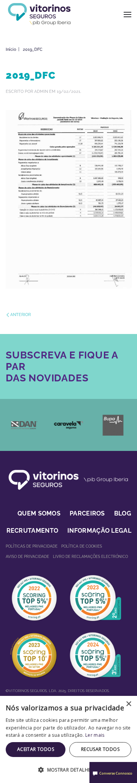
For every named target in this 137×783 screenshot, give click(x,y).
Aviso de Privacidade (27, 556)
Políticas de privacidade (31, 546)
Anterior (20, 314)
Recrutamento (32, 530)
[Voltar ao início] (39, 14)
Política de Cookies (81, 546)
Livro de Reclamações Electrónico (90, 556)
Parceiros (87, 513)
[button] (127, 14)
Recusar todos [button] (100, 749)
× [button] (128, 704)
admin (41, 91)
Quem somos (39, 513)
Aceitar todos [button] (35, 749)
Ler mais (94, 735)
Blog (122, 513)
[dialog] (68, 739)
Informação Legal (99, 530)
